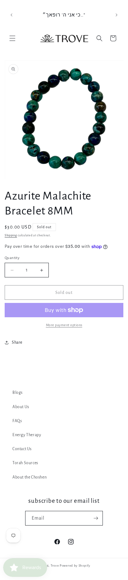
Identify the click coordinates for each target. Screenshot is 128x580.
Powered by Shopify (75, 565)
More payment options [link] (64, 325)
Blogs (17, 392)
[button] (12, 38)
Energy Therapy (26, 435)
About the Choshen (29, 477)
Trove (55, 565)
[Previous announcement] (11, 15)
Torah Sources (25, 463)
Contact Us (22, 449)
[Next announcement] (116, 15)
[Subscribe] (96, 518)
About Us (20, 407)
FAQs (17, 421)
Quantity (12, 258)
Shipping (11, 235)
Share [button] (17, 342)
